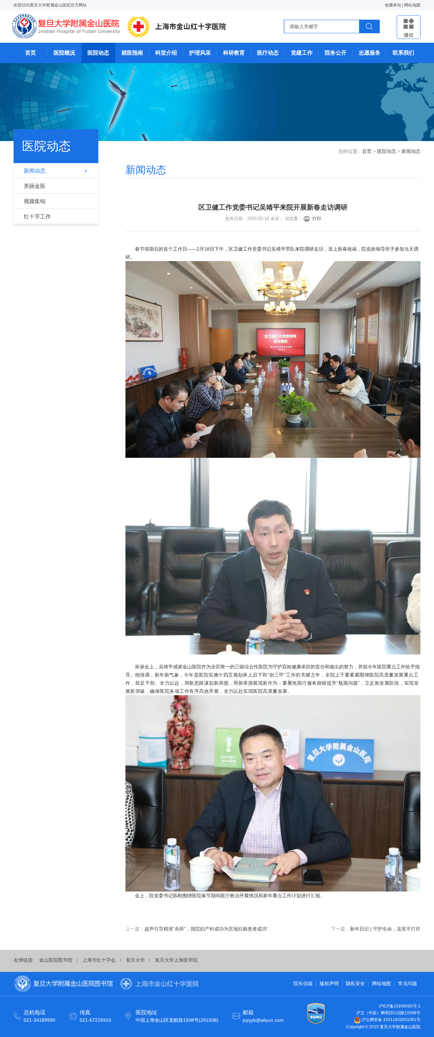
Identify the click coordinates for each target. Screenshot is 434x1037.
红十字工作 (37, 216)
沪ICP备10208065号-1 (399, 1006)
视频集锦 (34, 201)
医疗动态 (268, 53)
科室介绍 (166, 53)
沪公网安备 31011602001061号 (390, 1019)
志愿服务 (369, 53)
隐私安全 (355, 983)
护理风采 (200, 53)
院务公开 (336, 53)
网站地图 (412, 5)
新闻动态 (34, 171)
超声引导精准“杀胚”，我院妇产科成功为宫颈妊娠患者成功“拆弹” (211, 929)
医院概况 (64, 53)
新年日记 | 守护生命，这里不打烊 (385, 929)
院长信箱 (303, 983)
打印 (316, 218)
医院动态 (98, 53)
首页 (30, 53)
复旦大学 (135, 960)
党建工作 (302, 53)
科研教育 (234, 53)
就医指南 (132, 53)
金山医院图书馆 (55, 960)
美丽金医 (34, 186)
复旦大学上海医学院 (176, 960)
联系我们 (403, 53)
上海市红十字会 (99, 960)
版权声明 (329, 983)
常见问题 (407, 983)
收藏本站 (393, 5)
